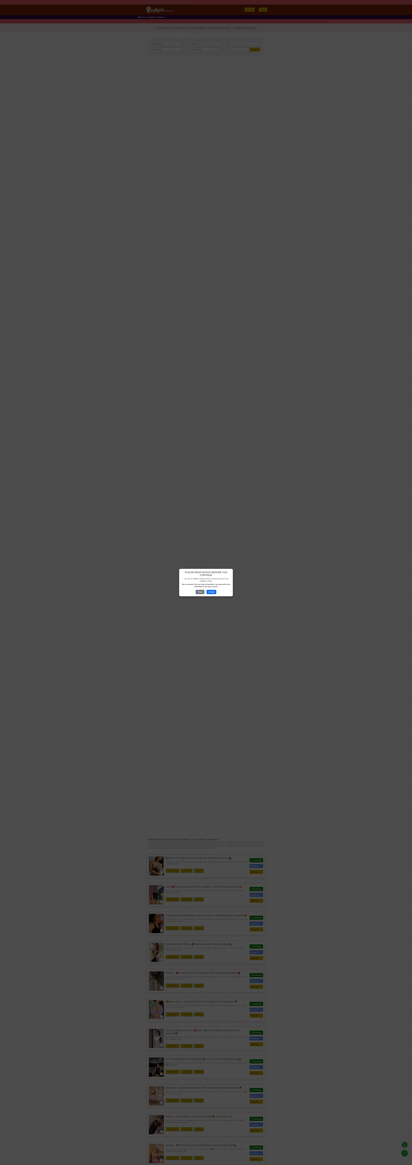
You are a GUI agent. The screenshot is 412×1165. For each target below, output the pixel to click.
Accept (211, 592)
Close (200, 592)
